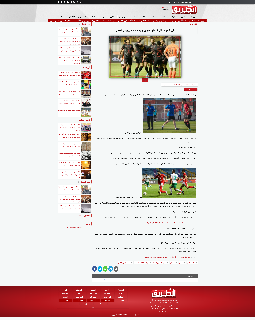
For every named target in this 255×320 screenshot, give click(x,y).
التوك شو (72, 16)
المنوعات (121, 300)
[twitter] (80, 2)
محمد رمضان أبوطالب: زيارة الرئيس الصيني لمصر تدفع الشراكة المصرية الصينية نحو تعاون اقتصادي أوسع (58, 20)
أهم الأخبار (85, 181)
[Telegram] (110, 269)
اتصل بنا (65, 300)
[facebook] (83, 2)
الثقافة (143, 16)
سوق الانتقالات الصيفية (142, 262)
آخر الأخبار (86, 23)
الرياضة (173, 16)
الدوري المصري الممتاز (160, 262)
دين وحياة (102, 16)
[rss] (68, 2)
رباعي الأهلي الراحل (124, 262)
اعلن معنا (93, 300)
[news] (74, 2)
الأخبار (183, 16)
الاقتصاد (162, 16)
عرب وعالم (122, 16)
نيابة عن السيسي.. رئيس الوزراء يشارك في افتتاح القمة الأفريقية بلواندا (173, 20)
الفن (153, 16)
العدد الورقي (82, 16)
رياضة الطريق (191, 262)
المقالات (92, 16)
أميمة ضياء (189, 89)
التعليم (65, 296)
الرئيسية (193, 16)
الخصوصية (79, 300)
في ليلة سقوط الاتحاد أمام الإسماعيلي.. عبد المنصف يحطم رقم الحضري (167, 256)
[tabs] (58, 2)
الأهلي (181, 262)
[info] (61, 2)
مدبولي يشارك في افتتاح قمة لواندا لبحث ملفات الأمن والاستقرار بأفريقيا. (121, 20)
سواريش (173, 262)
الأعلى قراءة (85, 119)
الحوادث (132, 16)
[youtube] (77, 2)
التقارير (112, 16)
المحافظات (79, 296)
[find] (64, 2)
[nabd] (71, 2)
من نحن (107, 300)
